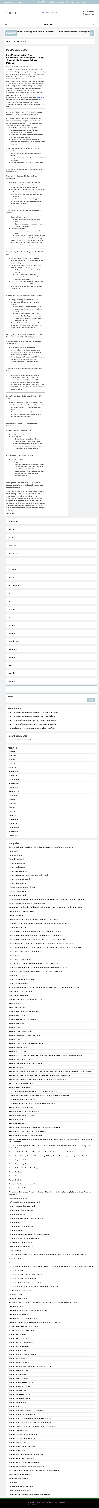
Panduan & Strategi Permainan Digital (21, 1107)
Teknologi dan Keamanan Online (19, 1398)
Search (10, 696)
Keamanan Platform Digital (17, 1051)
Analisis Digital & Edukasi (17, 867)
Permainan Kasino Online (17, 1214)
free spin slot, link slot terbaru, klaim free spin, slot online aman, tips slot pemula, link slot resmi (40, 923)
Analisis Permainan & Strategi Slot (20, 879)
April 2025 (12, 811)
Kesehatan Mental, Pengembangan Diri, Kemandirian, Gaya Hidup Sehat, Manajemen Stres (38, 1079)
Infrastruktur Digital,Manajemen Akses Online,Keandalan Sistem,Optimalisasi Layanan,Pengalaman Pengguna (44, 987)
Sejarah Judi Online (15, 1250)
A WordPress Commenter (17, 740)
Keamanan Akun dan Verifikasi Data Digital (23, 1019)
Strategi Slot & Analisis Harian (19, 1314)
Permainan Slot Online (16, 1230)
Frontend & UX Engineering (17, 927)
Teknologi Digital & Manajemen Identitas (22, 1414)
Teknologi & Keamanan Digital (18, 1370)
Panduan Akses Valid (16, 1119)
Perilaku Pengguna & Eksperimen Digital (22, 1206)
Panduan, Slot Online (15, 1180)
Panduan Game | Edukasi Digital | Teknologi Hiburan (25, 1135)
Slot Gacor (12, 569)
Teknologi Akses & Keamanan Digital (21, 1382)
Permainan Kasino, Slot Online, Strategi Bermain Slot (26, 1218)
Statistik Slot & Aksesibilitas (18, 1298)
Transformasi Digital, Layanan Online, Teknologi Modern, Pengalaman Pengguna (34, 1470)
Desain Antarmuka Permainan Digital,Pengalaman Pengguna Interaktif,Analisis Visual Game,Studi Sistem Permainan (46, 899)
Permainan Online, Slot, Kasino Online (21, 1226)
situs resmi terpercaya (16, 1258)
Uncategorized (13, 1483)
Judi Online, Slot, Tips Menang (18, 995)
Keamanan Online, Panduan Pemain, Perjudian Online (26, 1043)
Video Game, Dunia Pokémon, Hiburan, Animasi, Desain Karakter (29, 1495)
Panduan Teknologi (15, 1176)
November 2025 (14, 783)
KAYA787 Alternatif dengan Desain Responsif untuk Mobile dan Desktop (62, 2)
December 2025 (14, 779)
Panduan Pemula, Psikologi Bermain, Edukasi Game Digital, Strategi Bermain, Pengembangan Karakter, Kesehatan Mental (48, 1156)
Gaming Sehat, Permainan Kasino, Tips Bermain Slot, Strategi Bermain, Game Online (36, 971)
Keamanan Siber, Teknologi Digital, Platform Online (25, 1063)
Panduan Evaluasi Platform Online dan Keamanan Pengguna (28, 1131)
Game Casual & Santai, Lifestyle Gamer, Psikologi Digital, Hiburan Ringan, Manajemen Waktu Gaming (41, 943)
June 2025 (12, 803)
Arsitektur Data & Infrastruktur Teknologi (22, 887)
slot (10, 561)
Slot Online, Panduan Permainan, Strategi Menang (25, 1282)
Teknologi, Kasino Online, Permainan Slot (22, 1458)
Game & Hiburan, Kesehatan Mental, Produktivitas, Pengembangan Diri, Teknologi (35, 931)
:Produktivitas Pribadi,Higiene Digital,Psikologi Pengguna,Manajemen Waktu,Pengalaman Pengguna (41, 847)
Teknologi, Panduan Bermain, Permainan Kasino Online (26, 1466)
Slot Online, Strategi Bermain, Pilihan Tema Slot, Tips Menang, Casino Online (33, 1286)
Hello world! (32, 740)
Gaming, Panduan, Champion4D (19, 983)
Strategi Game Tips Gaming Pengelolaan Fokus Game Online (28, 1310)
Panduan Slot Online (15, 1172)
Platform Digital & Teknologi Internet (20, 1242)
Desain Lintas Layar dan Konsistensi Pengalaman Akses (27, 903)
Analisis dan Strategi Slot (17, 863)
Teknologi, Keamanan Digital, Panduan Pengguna (24, 1462)
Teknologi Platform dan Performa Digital (22, 1446)
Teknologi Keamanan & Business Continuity (23, 1434)
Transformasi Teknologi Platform (19, 1475)
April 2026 (12, 763)
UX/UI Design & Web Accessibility (20, 1490)
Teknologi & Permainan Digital (18, 1378)
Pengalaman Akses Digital (17, 1188)
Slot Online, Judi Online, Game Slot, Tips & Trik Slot (25, 1274)
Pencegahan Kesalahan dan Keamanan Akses (23, 1184)
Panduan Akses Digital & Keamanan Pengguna (24, 1111)
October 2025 (13, 787)
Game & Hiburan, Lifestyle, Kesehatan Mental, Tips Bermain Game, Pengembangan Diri (36, 935)
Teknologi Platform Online (17, 1450)
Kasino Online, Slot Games (17, 1007)
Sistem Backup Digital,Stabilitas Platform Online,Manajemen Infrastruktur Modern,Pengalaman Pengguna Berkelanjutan (47, 1254)
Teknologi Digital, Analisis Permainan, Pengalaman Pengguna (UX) (30, 1418)
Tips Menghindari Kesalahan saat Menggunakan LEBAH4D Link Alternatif (32, 716)
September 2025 (14, 791)
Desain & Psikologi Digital (17, 895)
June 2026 (12, 755)
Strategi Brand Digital (16, 1306)
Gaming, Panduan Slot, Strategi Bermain (22, 979)
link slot (11, 577)
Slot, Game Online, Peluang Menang (20, 1290)
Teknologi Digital (14, 1406)
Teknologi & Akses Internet (17, 1334)
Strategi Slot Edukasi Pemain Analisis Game (23, 1318)
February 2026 (13, 771)
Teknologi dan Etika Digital (17, 1390)
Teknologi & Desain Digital (17, 1350)
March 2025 (13, 816)
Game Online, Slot (14, 955)
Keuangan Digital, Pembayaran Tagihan (21, 1083)
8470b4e (11, 66)
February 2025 (13, 819)
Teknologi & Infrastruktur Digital (19, 1362)
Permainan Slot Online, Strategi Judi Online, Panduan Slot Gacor (29, 1234)
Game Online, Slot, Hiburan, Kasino (20, 959)
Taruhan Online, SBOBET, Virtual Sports (21, 1330)
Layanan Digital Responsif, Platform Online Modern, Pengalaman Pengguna (33, 1091)
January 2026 (13, 775)
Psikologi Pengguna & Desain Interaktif (21, 1246)
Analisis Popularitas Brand (17, 883)
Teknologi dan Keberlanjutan (18, 1402)
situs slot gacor (14, 585)
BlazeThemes (31, 1504)
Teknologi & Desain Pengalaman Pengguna (22, 1354)
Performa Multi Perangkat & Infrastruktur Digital (24, 1202)
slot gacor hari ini (14, 649)
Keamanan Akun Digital (16, 1023)
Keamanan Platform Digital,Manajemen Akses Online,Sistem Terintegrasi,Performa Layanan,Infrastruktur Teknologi (46, 1055)
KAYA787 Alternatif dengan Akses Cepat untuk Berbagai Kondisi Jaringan (65, 32)
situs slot (12, 609)
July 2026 (12, 751)
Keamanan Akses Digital (17, 1015)
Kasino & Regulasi (15, 1003)
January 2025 (13, 823)
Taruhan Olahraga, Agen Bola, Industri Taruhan (23, 1326)
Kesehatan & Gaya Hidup (17, 1067)
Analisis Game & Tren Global (18, 871)
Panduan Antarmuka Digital (17, 1123)
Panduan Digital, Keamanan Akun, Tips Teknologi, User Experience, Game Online (34, 1127)
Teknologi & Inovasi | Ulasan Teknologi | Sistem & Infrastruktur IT (30, 1366)
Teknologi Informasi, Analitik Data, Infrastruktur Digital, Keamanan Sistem (32, 1426)
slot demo (12, 633)
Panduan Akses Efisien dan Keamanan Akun (23, 1115)
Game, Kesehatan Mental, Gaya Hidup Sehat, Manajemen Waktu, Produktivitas (34, 963)
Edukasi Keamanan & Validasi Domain (21, 911)
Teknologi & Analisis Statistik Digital (21, 1342)
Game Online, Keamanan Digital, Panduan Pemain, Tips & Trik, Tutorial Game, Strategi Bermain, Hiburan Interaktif (45, 947)
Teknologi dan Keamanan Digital (19, 1394)
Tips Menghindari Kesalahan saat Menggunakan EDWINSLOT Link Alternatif (33, 712)
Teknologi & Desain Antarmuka (19, 1346)
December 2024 (14, 828)
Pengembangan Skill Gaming (18, 1198)
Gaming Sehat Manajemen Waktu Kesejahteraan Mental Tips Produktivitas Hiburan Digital (38, 967)
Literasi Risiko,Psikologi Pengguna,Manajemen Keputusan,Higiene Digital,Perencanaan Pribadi (39, 1095)
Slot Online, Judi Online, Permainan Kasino (22, 1278)
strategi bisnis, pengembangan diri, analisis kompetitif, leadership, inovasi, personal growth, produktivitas (43, 1302)
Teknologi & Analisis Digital (18, 1338)
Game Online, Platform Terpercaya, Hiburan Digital (25, 951)
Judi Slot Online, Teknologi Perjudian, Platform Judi (25, 999)
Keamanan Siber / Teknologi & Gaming (21, 1059)
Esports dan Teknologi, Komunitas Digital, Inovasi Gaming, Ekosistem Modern (34, 919)
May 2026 (12, 759)
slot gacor (40, 97)
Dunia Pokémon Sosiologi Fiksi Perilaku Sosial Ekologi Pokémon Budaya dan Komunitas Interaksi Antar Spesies (45, 907)
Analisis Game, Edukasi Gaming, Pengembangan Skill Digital (28, 875)
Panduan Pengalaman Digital (18, 1160)
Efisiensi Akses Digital (16, 915)
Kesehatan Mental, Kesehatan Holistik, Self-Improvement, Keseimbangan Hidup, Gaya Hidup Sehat (40, 1075)
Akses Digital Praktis (16, 855)
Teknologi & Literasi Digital (17, 1374)
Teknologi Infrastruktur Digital (18, 1430)
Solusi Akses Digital (15, 1294)
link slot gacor (13, 553)
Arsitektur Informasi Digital (17, 891)
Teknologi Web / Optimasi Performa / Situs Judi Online (26, 1454)
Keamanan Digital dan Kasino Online (20, 1031)
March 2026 (13, 767)
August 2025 (13, 795)
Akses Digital (13, 851)
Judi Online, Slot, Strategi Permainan (20, 991)
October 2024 (13, 836)
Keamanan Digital (14, 1027)
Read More (9, 513)
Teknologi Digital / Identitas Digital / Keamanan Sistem (26, 1410)
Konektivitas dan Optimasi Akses (19, 1087)
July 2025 (12, 799)
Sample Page (47, 24)
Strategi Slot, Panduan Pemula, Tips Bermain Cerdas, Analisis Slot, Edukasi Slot (34, 1322)
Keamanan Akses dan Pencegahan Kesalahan (23, 1011)
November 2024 (14, 831)
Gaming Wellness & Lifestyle (18, 975)
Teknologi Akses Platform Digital (19, 1386)
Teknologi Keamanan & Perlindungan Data (22, 1438)
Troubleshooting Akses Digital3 (19, 1478)
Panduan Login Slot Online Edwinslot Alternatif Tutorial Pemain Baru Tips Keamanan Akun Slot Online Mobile (44, 1152)
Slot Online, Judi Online (16, 1270)
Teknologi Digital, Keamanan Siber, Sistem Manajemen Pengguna (30, 1422)
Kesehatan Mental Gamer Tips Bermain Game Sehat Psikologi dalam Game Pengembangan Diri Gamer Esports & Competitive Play (51, 1071)
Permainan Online (14, 1222)
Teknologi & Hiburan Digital (18, 1358)
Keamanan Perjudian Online (18, 1047)
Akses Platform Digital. (16, 859)
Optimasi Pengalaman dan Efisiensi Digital (22, 1099)
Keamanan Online (14, 1039)
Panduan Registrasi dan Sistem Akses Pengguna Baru (26, 1168)
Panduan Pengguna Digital (17, 1164)
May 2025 (12, 808)
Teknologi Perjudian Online (17, 1442)
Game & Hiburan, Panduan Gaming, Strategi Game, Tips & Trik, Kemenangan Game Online (37, 939)
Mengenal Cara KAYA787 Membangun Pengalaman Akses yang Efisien (32, 728)
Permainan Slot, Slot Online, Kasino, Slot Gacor (24, 1238)
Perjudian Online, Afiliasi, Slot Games (21, 1210)
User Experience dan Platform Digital (21, 1486)
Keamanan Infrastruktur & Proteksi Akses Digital (24, 1035)
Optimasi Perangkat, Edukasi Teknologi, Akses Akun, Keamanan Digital (32, 1103)
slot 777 (11, 601)
